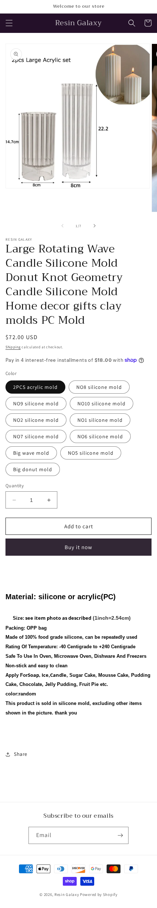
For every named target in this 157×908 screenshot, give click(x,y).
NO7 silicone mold (36, 436)
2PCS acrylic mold (35, 387)
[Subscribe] (120, 835)
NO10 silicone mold (101, 403)
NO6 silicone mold (100, 436)
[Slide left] (62, 226)
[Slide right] (95, 226)
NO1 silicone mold (100, 420)
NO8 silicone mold (99, 387)
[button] (9, 23)
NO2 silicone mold (36, 420)
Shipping (13, 347)
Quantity (14, 486)
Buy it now (78, 547)
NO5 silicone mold (91, 453)
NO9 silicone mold (36, 403)
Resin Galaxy (66, 894)
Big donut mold (32, 469)
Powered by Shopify (99, 894)
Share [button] (20, 754)
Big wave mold (31, 453)
